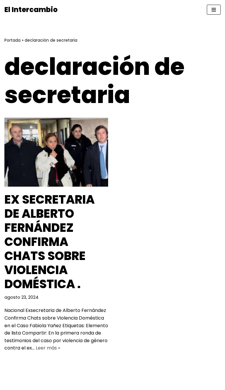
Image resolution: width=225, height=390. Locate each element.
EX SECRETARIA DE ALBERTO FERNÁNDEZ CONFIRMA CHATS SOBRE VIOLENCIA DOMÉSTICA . (49, 241)
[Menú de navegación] (214, 10)
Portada (12, 40)
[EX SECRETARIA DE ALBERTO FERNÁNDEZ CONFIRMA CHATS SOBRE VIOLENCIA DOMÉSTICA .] (56, 152)
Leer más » (48, 348)
